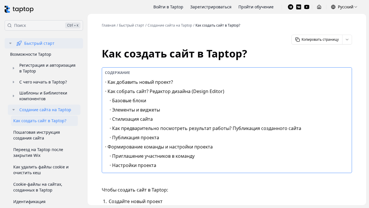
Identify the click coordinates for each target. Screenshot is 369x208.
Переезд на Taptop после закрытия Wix (38, 152)
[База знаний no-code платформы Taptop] (19, 9)
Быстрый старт (39, 43)
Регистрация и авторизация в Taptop (47, 68)
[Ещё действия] (347, 39)
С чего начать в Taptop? (43, 82)
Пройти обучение (256, 7)
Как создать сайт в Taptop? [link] (217, 25)
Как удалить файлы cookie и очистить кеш (41, 169)
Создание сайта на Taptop (45, 109)
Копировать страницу (320, 39)
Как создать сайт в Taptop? (39, 120)
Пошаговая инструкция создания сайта (36, 135)
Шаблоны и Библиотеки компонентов (43, 95)
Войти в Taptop (168, 7)
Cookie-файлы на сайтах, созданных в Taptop (37, 187)
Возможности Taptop (30, 54)
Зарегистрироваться (210, 7)
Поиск (46, 25)
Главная (109, 25)
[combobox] (344, 7)
